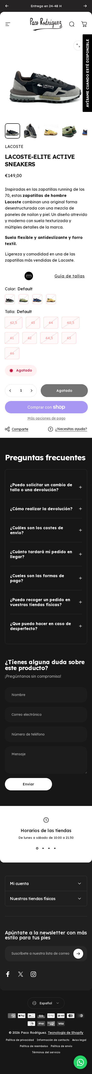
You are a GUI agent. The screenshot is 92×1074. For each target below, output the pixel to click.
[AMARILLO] (51, 299)
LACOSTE (14, 146)
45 (69, 338)
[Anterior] (6, 6)
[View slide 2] (43, 848)
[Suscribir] (78, 954)
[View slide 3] (49, 848)
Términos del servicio (46, 1052)
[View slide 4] (55, 848)
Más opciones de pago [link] (46, 418)
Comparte (20, 429)
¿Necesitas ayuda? (71, 429)
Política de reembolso (34, 1046)
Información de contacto (53, 1040)
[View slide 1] (37, 848)
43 (33, 322)
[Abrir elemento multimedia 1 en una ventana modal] (78, 45)
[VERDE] (23, 299)
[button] (46, 276)
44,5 (49, 338)
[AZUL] (37, 299)
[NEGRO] (10, 299)
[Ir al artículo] (12, 131)
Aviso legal (79, 1040)
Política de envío (61, 1046)
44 (51, 322)
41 (12, 338)
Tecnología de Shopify (65, 1032)
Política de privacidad (20, 1040)
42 (29, 338)
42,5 (13, 322)
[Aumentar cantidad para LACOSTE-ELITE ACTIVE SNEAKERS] (31, 390)
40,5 (70, 322)
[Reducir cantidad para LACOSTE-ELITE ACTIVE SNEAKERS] (10, 390)
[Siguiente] (85, 6)
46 (12, 353)
